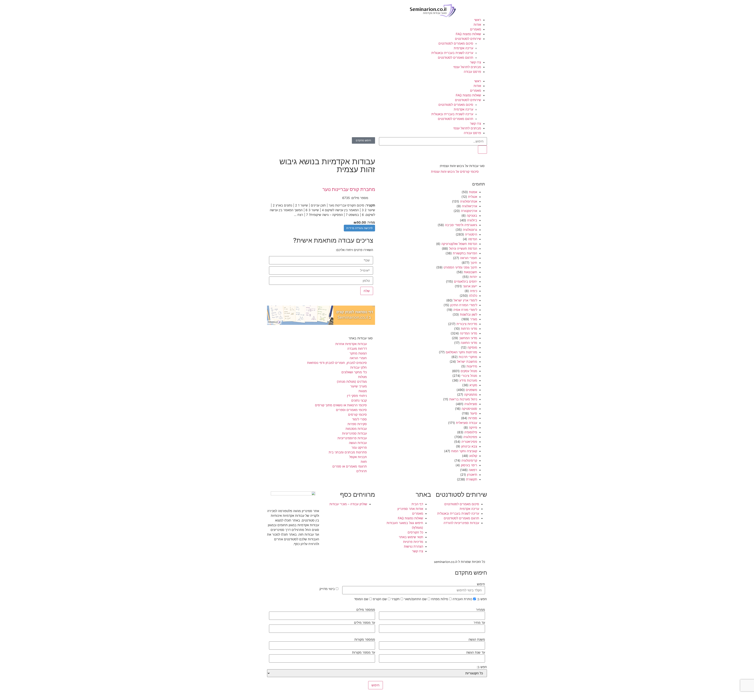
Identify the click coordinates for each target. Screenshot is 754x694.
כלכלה (473, 296)
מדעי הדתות (469, 329)
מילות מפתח (440, 599)
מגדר (473, 319)
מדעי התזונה (469, 343)
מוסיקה (472, 347)
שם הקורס (380, 599)
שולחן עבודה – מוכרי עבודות (348, 504)
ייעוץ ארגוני (470, 286)
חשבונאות (470, 272)
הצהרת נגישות (413, 546)
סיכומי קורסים (357, 414)
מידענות (472, 366)
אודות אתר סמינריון (410, 509)
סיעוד (473, 413)
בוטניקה (472, 215)
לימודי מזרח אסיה (465, 310)
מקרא (473, 385)
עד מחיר (479, 622)
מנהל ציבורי (469, 376)
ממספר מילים (365, 609)
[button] (377, 76)
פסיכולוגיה (470, 437)
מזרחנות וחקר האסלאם (461, 352)
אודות (477, 24)
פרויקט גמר (359, 447)
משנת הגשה (477, 639)
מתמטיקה (470, 394)
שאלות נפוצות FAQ (468, 34)
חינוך (473, 263)
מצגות (363, 391)
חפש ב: (482, 599)
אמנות (473, 192)
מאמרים (475, 29)
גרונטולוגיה (470, 230)
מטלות (362, 377)
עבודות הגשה (358, 443)
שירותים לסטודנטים (468, 39)
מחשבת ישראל (467, 361)
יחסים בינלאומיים (465, 281)
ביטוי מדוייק (327, 588)
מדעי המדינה (468, 333)
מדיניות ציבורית (467, 324)
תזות (364, 462)
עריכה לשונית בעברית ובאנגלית (452, 53)
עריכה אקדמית (463, 48)
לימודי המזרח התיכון (463, 305)
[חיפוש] (482, 149)
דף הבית (417, 504)
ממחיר (480, 609)
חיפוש (481, 584)
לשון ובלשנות (468, 314)
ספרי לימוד (359, 419)
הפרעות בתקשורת (465, 253)
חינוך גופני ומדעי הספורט (460, 267)
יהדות (473, 277)
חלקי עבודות (358, 367)
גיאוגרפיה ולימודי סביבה (461, 225)
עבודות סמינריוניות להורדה (461, 523)
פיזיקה (473, 427)
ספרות (472, 418)
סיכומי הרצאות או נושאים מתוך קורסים (341, 405)
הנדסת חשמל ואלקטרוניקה (459, 244)
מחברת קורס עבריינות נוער (348, 189)
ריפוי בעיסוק (469, 465)
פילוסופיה (470, 432)
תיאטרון (472, 475)
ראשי (477, 20)
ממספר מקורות (364, 639)
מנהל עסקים (469, 371)
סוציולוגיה (470, 404)
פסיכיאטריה (469, 442)
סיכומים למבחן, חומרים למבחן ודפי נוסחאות (337, 363)
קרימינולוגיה (469, 460)
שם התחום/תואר (416, 599)
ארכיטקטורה (469, 211)
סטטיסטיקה (469, 409)
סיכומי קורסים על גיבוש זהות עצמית (455, 172)
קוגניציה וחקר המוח (464, 451)
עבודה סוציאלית (466, 423)
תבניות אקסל (358, 457)
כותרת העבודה (463, 599)
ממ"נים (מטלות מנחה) (352, 382)
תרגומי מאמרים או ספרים (349, 466)
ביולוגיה (472, 220)
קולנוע (473, 456)
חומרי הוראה (468, 258)
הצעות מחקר (358, 353)
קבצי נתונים (359, 400)
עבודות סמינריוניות (354, 433)
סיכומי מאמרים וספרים (351, 410)
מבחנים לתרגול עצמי (467, 67)
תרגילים (361, 471)
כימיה (473, 291)
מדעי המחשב (468, 338)
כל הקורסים (415, 532)
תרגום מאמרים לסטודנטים (455, 57)
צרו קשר (475, 62)
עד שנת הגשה (475, 652)
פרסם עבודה (472, 72)
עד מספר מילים (364, 622)
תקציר (396, 599)
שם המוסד (361, 599)
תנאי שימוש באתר (411, 537)
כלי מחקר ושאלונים (354, 372)
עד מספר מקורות (363, 652)
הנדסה (472, 239)
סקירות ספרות (357, 424)
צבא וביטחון (469, 446)
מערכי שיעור (358, 386)
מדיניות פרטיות (413, 542)
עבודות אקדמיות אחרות (351, 344)
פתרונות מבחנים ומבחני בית (348, 452)
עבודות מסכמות (356, 429)
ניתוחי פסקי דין (357, 396)
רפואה (473, 470)
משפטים (471, 390)
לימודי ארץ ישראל (465, 300)
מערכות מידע (468, 380)
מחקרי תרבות (468, 357)
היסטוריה (471, 234)
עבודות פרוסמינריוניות (352, 438)
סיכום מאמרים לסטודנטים (455, 43)
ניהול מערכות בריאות (463, 399)
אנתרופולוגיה (468, 201)
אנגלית (472, 197)
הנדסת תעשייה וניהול (463, 248)
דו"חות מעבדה (357, 349)
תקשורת (471, 479)
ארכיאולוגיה (469, 206)
